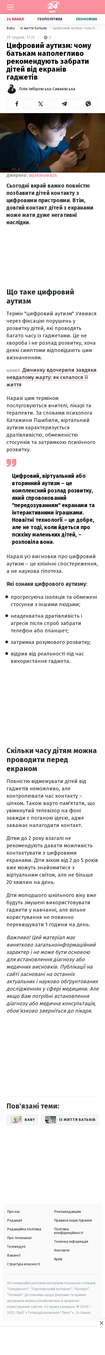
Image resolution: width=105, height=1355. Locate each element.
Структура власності (23, 1264)
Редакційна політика (24, 1229)
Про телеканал (19, 1238)
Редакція (14, 1220)
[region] (52, 1341)
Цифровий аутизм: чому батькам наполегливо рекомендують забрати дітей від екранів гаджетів (75, 28)
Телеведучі (16, 1246)
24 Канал (15, 19)
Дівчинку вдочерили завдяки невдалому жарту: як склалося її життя (51, 377)
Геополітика (50, 19)
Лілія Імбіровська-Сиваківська (47, 89)
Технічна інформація (71, 1241)
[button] (16, 104)
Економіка (86, 19)
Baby (10, 28)
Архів (58, 1259)
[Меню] (10, 7)
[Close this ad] (101, 1323)
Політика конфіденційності (68, 1231)
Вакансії (14, 1255)
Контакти (61, 1250)
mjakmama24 (43, 175)
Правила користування (73, 1220)
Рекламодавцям (67, 1211)
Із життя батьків (34, 28)
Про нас (13, 1211)
